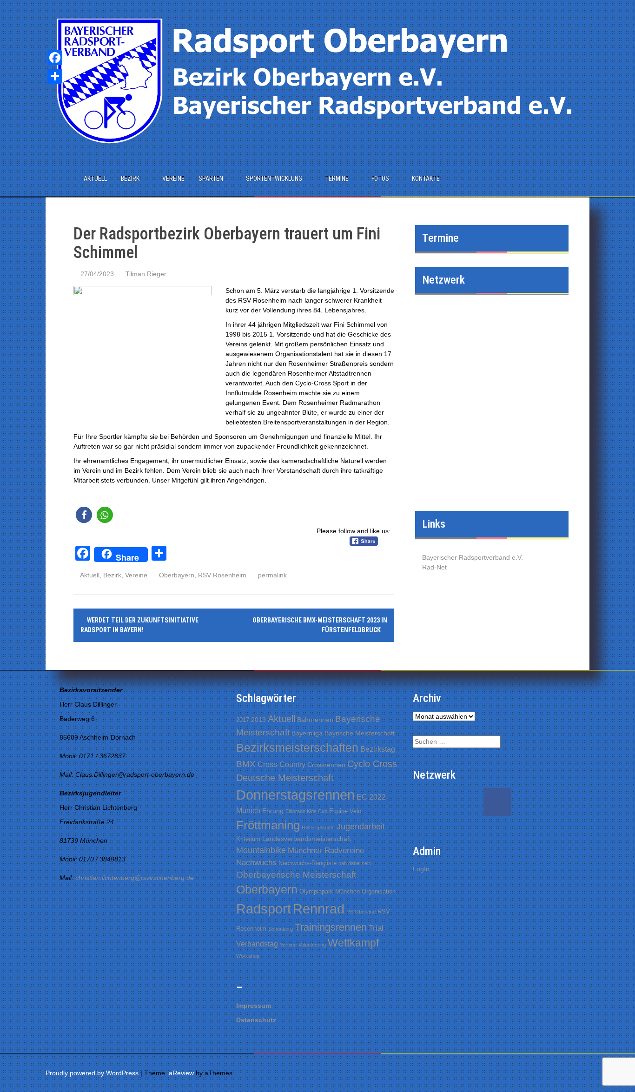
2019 (258, 719)
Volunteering (312, 944)
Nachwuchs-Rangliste (307, 863)
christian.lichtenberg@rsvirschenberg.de (134, 877)
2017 (242, 719)
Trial (376, 928)
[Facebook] (55, 57)
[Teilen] (55, 76)
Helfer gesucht (318, 827)
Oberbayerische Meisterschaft (296, 875)
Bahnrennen (315, 719)
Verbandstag (257, 944)
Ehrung (273, 810)
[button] (84, 515)
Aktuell (95, 178)
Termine (337, 178)
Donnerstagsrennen (295, 795)
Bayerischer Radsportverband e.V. (472, 557)
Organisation (379, 891)
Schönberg (280, 929)
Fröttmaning (268, 825)
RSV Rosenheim (222, 575)
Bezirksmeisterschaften (297, 747)
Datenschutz (256, 1020)
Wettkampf (353, 943)
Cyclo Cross (372, 764)
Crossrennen (326, 764)
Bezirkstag (377, 749)
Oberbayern (176, 575)
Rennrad (318, 908)
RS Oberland (361, 911)
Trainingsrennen (331, 927)
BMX (246, 764)
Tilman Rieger (146, 274)
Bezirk (130, 178)
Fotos (380, 178)
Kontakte (426, 178)
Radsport (263, 908)
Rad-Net (434, 567)
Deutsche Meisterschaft (285, 778)
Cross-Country (281, 764)
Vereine (173, 178)
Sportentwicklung (274, 178)
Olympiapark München (329, 891)
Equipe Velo (345, 810)
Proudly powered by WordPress (92, 1073)
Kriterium (248, 838)
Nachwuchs (256, 862)
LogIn (421, 869)
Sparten (210, 178)
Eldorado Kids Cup (306, 811)
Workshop (247, 956)
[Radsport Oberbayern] (317, 80)
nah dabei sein (354, 863)
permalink (271, 575)
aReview (181, 1073)
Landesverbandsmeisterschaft (306, 838)
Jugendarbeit (361, 826)
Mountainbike (261, 850)
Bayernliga (307, 733)
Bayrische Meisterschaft (359, 733)
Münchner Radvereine (326, 850)
